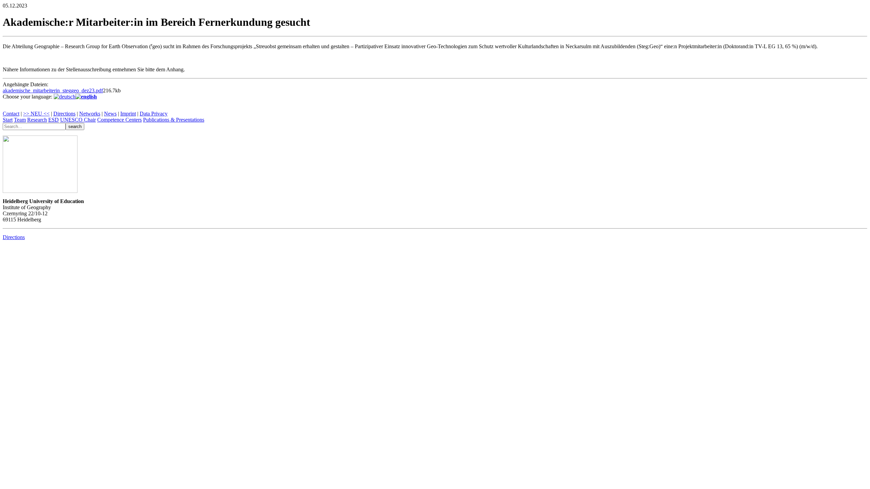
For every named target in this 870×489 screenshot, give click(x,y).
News (110, 113)
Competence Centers (119, 120)
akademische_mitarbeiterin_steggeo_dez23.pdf (53, 90)
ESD (53, 120)
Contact (11, 113)
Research (37, 120)
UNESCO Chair (78, 120)
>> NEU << (36, 113)
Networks (89, 113)
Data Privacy (154, 113)
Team (20, 120)
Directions (64, 113)
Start (8, 120)
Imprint (128, 113)
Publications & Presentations (173, 120)
